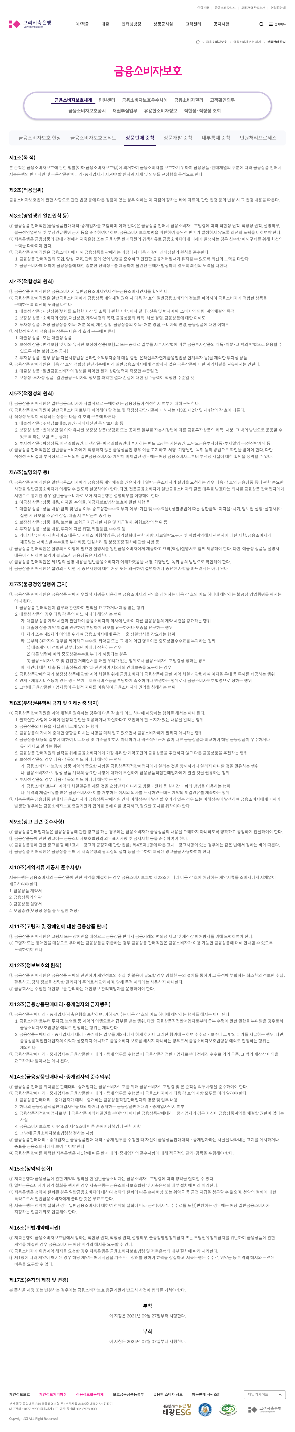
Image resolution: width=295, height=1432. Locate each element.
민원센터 (107, 100)
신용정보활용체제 (90, 1394)
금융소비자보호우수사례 (145, 100)
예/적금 (82, 24)
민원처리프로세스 (258, 138)
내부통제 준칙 (216, 138)
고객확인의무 (222, 100)
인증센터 (203, 8)
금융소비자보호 (225, 8)
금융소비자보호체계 (73, 100)
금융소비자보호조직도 (93, 138)
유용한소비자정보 (160, 111)
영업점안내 (278, 8)
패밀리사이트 (258, 1394)
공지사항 (221, 24)
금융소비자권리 (188, 100)
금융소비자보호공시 (87, 111)
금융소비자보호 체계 (247, 42)
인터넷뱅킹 (131, 24)
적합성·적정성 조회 (202, 111)
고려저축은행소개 (253, 8)
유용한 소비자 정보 (168, 1394)
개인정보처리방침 (53, 1394)
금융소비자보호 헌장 (39, 138)
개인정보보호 (19, 1394)
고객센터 (193, 24)
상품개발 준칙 (178, 138)
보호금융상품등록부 (128, 1394)
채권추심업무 (124, 111)
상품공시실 (163, 24)
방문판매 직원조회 (206, 1394)
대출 (105, 24)
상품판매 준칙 (276, 42)
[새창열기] (228, 1410)
